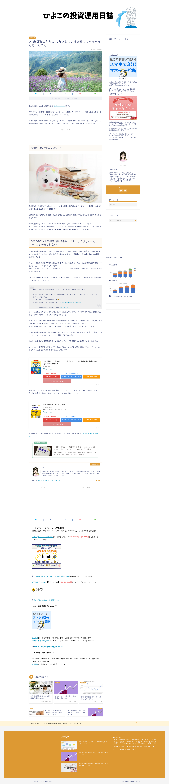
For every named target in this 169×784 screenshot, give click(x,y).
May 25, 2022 (65, 307)
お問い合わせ (48, 781)
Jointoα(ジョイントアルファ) (42, 537)
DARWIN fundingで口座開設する (46, 600)
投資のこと (32, 37)
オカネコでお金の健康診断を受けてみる (49, 647)
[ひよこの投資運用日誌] (84, 29)
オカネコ (35, 638)
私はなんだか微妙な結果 (41, 641)
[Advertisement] (65, 136)
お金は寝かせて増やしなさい (54, 404)
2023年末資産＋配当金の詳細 (123, 296)
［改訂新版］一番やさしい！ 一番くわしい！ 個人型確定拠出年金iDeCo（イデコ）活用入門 (70, 362)
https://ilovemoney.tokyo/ (49, 480)
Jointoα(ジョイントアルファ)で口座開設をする (51, 576)
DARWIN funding (38, 582)
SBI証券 (35, 664)
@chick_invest (59, 106)
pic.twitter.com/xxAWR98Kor (71, 302)
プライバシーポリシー (36, 781)
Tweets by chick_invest (114, 257)
